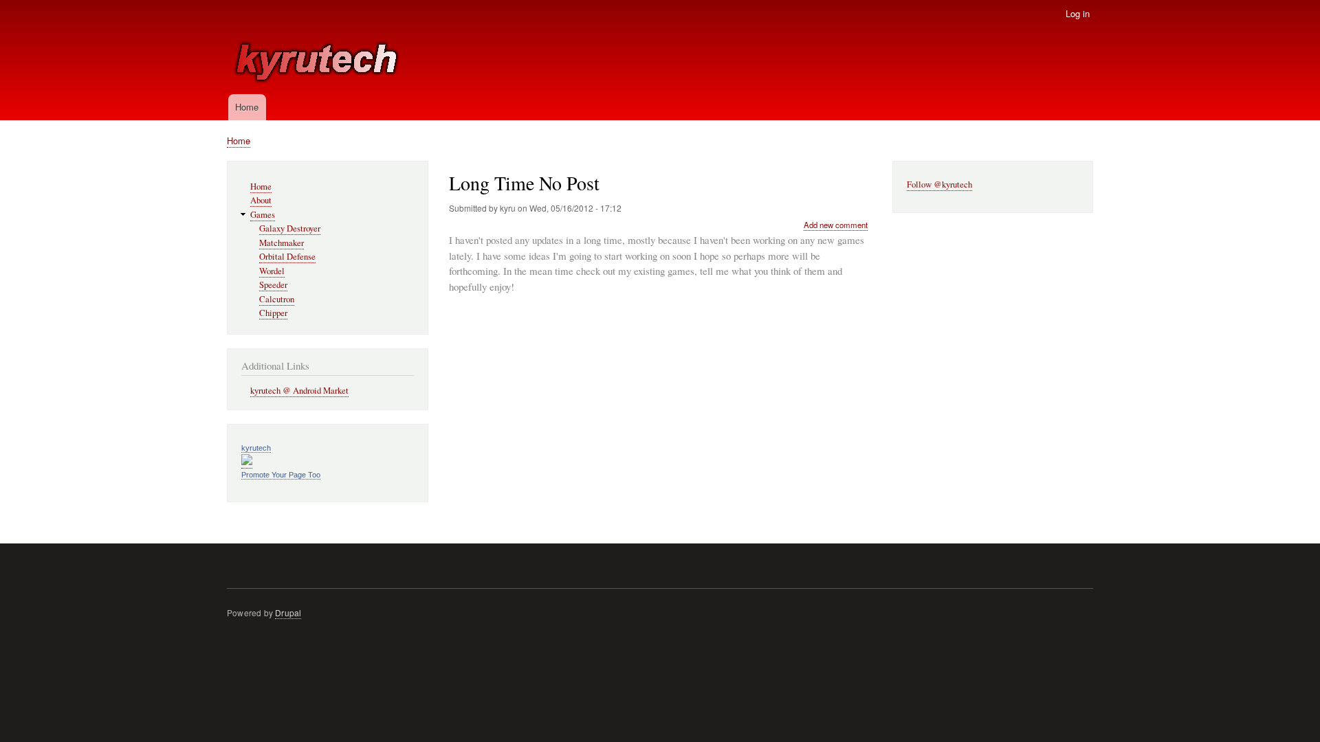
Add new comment (836, 224)
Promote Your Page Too (280, 475)
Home (246, 106)
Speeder (273, 285)
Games (262, 215)
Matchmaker (281, 243)
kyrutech (256, 448)
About (261, 200)
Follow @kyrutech (939, 184)
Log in (1078, 13)
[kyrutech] (246, 462)
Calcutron (276, 299)
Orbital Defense (287, 256)
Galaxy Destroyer (289, 228)
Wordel (272, 271)
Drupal (288, 612)
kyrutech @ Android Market (299, 390)
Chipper (273, 313)
